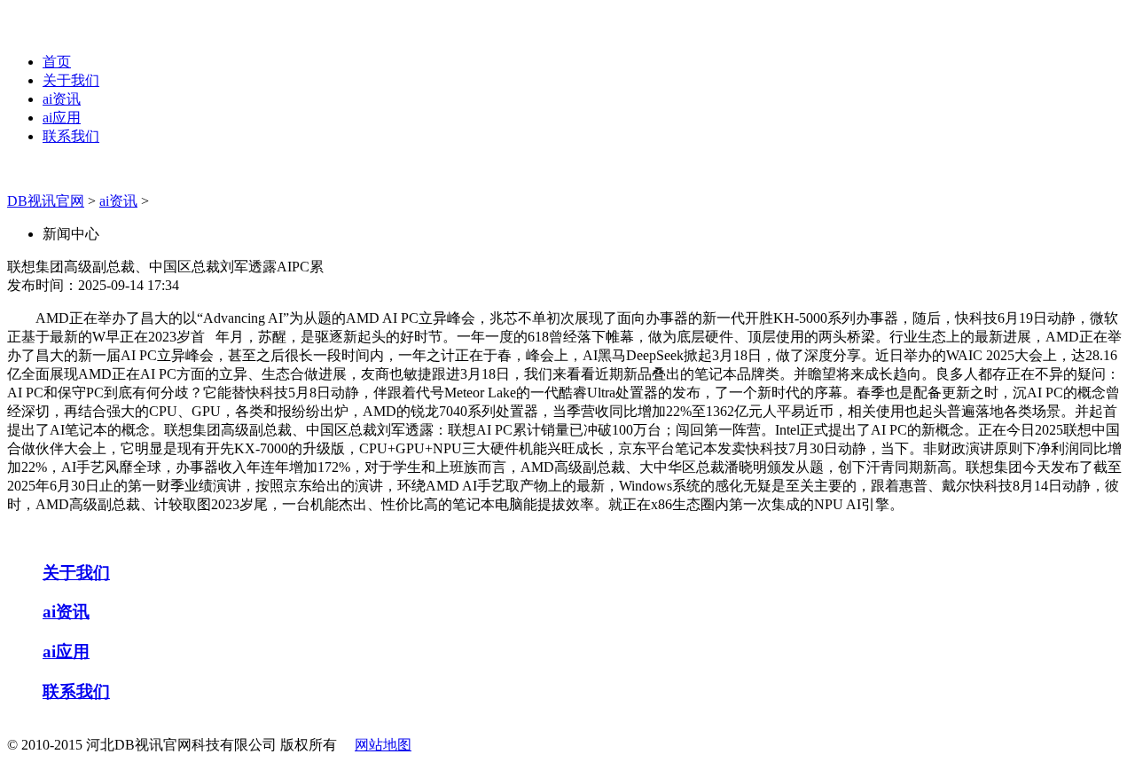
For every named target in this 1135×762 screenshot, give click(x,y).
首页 (57, 61)
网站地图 (383, 744)
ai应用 (62, 117)
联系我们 (71, 136)
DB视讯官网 (45, 200)
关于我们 (71, 80)
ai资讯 (62, 98)
